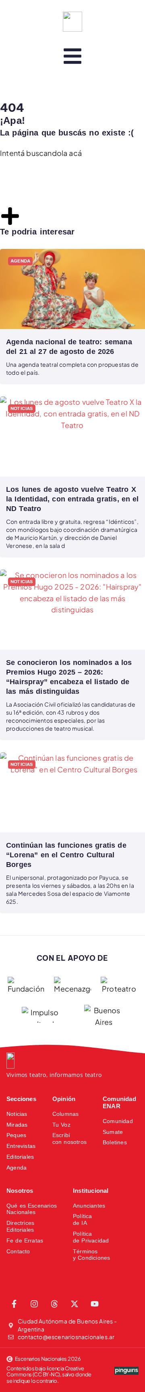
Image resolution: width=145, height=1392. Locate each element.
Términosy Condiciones (91, 1254)
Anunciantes (89, 1205)
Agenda (16, 1167)
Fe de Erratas (24, 1240)
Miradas (16, 1124)
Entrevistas (20, 1146)
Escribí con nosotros (69, 1138)
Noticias (16, 1114)
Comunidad (118, 1121)
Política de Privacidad (91, 1237)
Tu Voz (61, 1124)
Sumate (113, 1132)
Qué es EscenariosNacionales (31, 1209)
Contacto (18, 1251)
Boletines (115, 1142)
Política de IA (82, 1219)
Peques (16, 1135)
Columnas (65, 1114)
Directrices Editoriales (20, 1226)
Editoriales (20, 1157)
